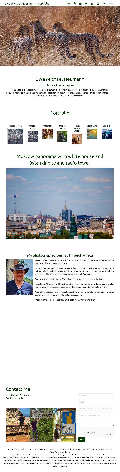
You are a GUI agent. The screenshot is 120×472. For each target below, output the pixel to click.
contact (77, 96)
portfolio (91, 93)
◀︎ (3, 36)
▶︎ (118, 36)
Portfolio (43, 3)
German (67, 452)
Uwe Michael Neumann (19, 3)
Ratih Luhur (94, 449)
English (62, 452)
